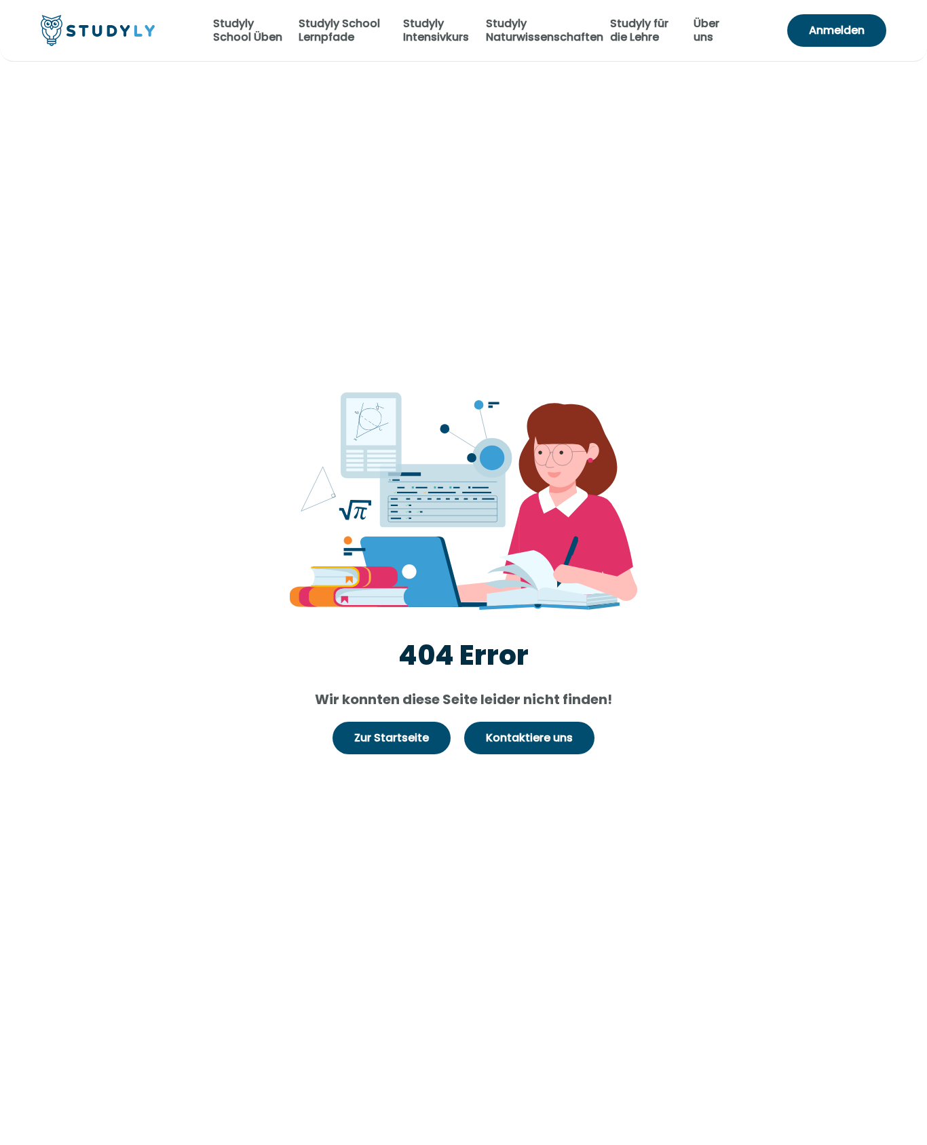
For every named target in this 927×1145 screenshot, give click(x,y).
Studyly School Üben (247, 30)
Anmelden (837, 30)
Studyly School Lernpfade (339, 30)
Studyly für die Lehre (639, 30)
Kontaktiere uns (529, 737)
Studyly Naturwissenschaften (544, 30)
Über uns (706, 30)
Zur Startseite (391, 737)
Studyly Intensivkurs (436, 30)
